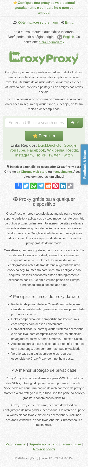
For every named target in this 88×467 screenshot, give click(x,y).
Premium (46, 135)
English (68, 37)
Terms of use (71, 444)
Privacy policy (44, 449)
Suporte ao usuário (44, 444)
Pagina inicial (16, 444)
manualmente (62, 171)
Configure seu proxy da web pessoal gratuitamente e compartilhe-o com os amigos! (45, 7)
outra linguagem (50, 42)
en (59, 37)
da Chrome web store (32, 171)
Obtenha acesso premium (38, 22)
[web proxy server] (44, 57)
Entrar (70, 22)
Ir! (76, 122)
